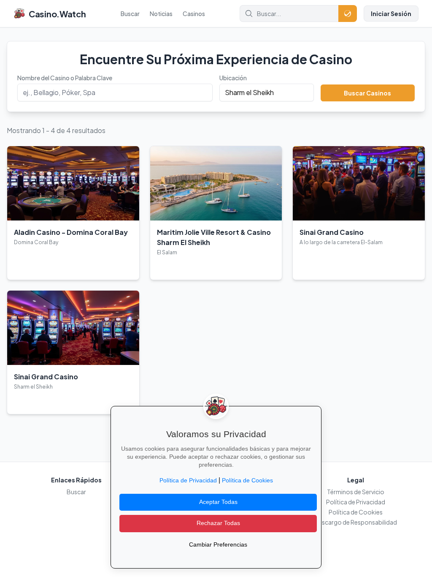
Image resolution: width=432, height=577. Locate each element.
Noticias (161, 13)
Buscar (130, 13)
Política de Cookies (356, 512)
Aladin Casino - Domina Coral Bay (71, 232)
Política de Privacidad (355, 502)
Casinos (194, 13)
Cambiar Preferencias (218, 545)
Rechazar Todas (218, 523)
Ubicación (233, 78)
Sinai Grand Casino (332, 232)
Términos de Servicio (355, 491)
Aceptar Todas (218, 502)
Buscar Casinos (367, 93)
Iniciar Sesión (391, 13)
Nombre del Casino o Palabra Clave (64, 78)
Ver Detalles (34, 267)
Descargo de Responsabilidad (355, 522)
